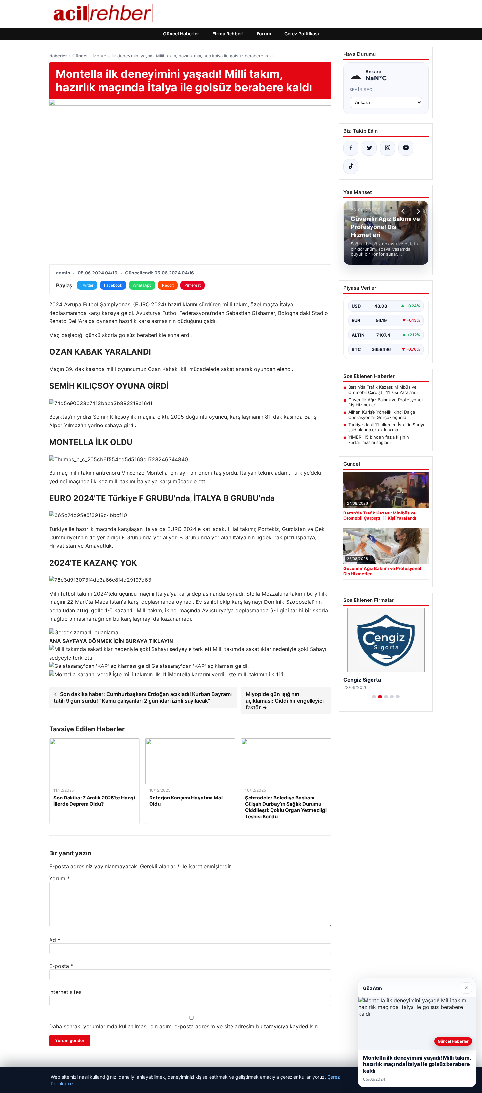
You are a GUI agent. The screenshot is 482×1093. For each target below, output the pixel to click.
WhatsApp (142, 285)
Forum (264, 33)
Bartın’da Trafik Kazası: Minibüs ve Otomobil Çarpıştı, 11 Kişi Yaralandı (383, 389)
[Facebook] (350, 148)
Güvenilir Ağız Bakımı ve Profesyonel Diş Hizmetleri (385, 402)
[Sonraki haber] (417, 211)
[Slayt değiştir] (374, 696)
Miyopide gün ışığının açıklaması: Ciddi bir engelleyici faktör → (285, 700)
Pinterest (192, 285)
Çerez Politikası (301, 33)
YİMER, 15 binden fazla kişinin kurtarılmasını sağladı (378, 439)
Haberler (58, 55)
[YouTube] (405, 148)
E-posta (61, 966)
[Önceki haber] (404, 211)
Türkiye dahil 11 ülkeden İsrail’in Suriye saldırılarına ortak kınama (387, 427)
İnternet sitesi (66, 992)
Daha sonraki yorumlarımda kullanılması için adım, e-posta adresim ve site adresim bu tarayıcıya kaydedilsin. (184, 1026)
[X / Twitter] (369, 148)
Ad (54, 940)
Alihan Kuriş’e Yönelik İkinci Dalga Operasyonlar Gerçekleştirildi (381, 414)
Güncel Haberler (181, 33)
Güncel (79, 55)
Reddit (168, 285)
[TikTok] (350, 166)
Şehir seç (361, 89)
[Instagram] (387, 148)
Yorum (59, 878)
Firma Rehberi (228, 33)
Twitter (87, 285)
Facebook (113, 285)
